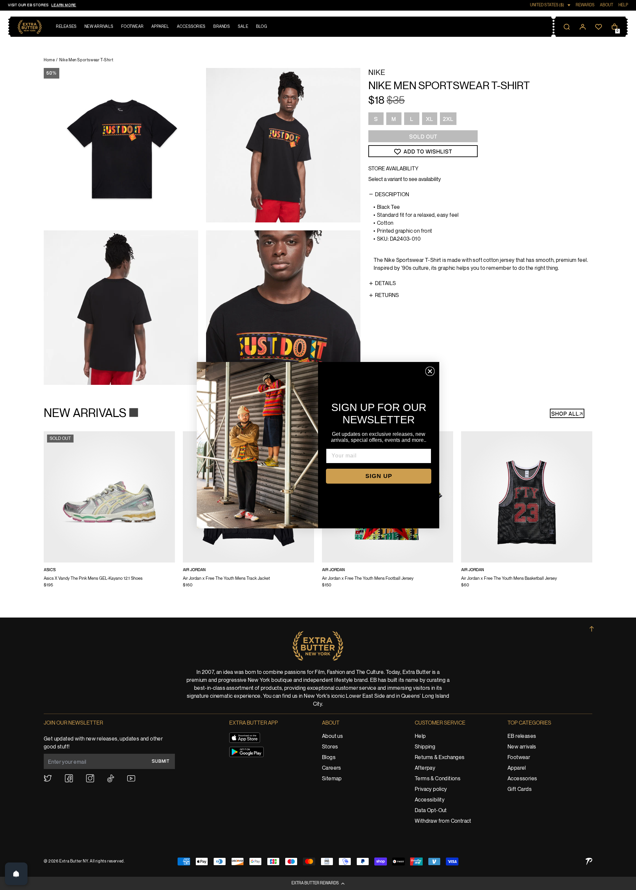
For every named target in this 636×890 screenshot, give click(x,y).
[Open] (16, 873)
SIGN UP (378, 476)
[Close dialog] (430, 371)
